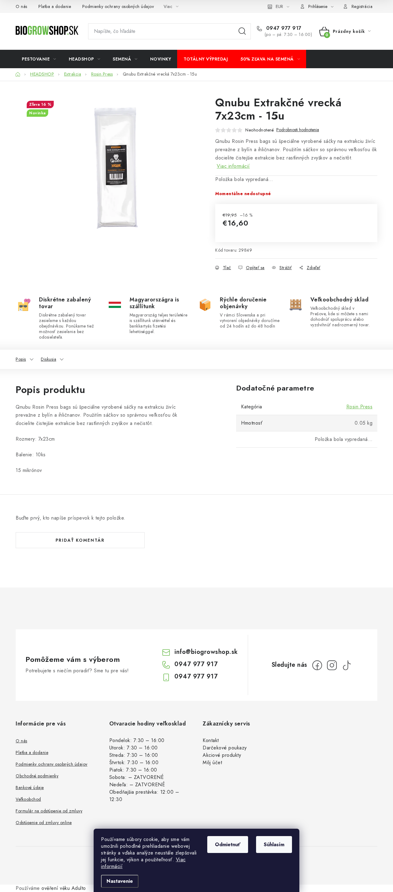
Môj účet (212, 762)
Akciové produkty (222, 755)
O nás (21, 6)
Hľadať (242, 31)
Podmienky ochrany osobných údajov (118, 6)
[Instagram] (332, 665)
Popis (21, 359)
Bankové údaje (30, 787)
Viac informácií (233, 166)
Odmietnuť (227, 844)
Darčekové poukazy (225, 747)
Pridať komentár (80, 540)
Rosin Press (359, 406)
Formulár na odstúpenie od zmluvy (49, 811)
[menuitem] (39, 59)
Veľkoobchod (28, 799)
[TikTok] (347, 665)
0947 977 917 (283, 28)
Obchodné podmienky (37, 776)
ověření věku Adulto (63, 888)
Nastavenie (120, 881)
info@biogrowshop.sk (206, 651)
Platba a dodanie (54, 6)
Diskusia (48, 359)
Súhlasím (274, 844)
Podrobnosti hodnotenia (297, 129)
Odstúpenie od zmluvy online (44, 822)
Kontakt (211, 740)
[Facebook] (317, 665)
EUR (279, 6)
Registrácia (362, 6)
